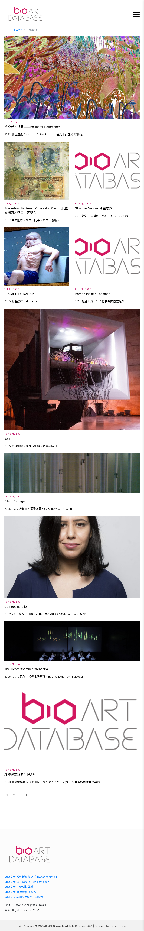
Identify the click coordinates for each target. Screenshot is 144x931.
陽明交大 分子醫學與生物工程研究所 (27, 882)
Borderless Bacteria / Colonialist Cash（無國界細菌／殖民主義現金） (36, 211)
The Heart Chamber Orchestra (26, 669)
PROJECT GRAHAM (19, 294)
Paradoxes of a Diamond (92, 294)
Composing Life (15, 606)
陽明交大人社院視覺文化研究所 (24, 897)
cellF (7, 438)
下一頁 (24, 795)
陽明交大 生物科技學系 (18, 887)
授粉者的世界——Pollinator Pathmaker (32, 127)
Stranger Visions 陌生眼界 (93, 208)
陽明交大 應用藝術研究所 (20, 892)
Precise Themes (119, 925)
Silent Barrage (14, 501)
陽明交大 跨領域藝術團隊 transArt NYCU (30, 877)
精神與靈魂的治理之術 (20, 774)
